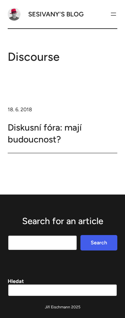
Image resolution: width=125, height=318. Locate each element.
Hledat (16, 281)
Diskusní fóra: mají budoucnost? (45, 133)
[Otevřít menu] (113, 14)
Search (99, 243)
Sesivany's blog (56, 14)
